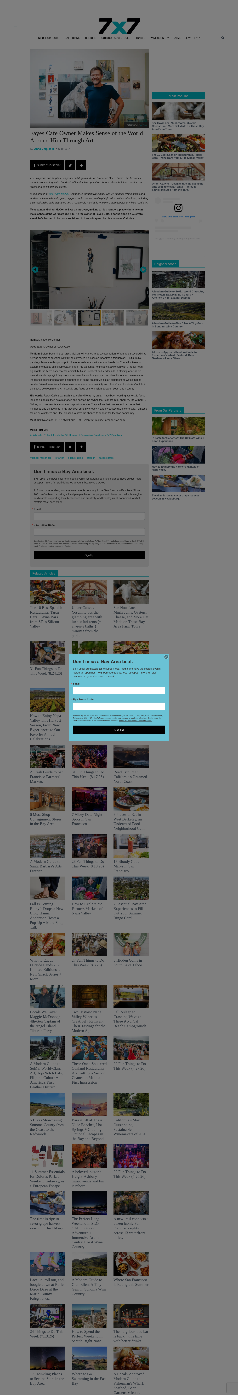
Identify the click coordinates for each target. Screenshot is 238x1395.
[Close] (166, 657)
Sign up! (119, 729)
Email (76, 683)
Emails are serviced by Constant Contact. (135, 720)
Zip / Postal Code (83, 699)
